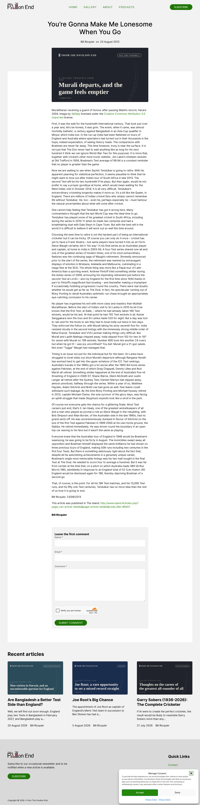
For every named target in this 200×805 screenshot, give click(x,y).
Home (73, 7)
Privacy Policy (151, 799)
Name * (59, 537)
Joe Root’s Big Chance (92, 699)
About (108, 7)
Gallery (90, 7)
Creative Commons (115, 113)
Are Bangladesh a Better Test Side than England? (34, 702)
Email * (58, 552)
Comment (61, 566)
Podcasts (126, 7)
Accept (140, 792)
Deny (177, 792)
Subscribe (181, 7)
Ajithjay (75, 113)
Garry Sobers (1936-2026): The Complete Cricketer (162, 702)
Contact (173, 764)
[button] (191, 773)
